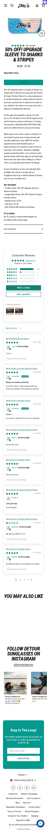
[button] (18, 45)
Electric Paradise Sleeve (20, 400)
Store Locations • (34, 798)
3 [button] (24, 580)
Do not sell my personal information (23, 825)
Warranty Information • (15, 798)
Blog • (18, 803)
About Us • (27, 803)
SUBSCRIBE (23, 758)
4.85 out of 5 (30, 261)
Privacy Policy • (35, 807)
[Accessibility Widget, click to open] (45, 2)
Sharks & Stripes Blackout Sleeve (24, 368)
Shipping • (35, 816)
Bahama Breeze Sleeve (20, 339)
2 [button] (20, 580)
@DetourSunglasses (23, 664)
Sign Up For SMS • (23, 820)
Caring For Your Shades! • (18, 816)
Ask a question (10, 229)
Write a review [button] (23, 288)
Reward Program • (32, 811)
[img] (12, 342)
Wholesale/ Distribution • (16, 807)
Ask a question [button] (23, 294)
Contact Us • (13, 794)
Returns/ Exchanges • (30, 794)
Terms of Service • (14, 811)
